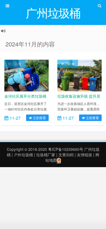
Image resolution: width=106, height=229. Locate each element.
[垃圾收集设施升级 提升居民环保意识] (79, 75)
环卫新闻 (14, 63)
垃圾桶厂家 (45, 154)
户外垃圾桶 (23, 154)
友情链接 (84, 154)
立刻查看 (39, 117)
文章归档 (66, 154)
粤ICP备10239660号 (65, 149)
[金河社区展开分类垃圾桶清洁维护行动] (26, 75)
